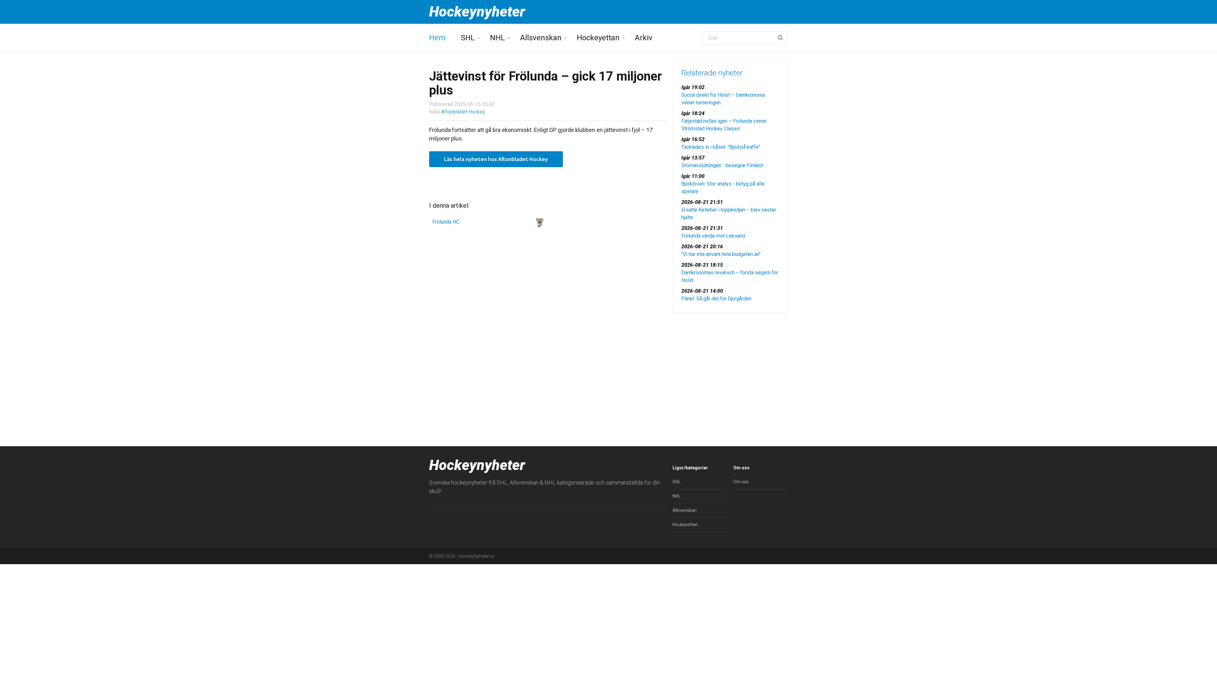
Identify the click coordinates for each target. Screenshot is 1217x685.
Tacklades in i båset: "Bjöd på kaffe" (720, 147)
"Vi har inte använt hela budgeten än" (721, 254)
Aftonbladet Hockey (463, 112)
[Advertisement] (730, 367)
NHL (497, 37)
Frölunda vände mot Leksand (713, 236)
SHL (468, 37)
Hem (437, 37)
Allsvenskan (541, 37)
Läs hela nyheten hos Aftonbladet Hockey (496, 159)
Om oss (741, 481)
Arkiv (644, 37)
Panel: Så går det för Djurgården (716, 299)
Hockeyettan (598, 37)
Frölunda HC (445, 222)
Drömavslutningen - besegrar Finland (722, 165)
